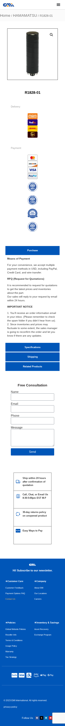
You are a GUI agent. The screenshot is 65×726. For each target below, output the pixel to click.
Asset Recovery (41, 629)
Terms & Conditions (14, 640)
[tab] (32, 250)
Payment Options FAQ (15, 593)
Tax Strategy (11, 657)
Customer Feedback (14, 588)
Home (5, 15)
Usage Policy (11, 646)
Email (14, 403)
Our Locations (40, 593)
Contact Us (10, 599)
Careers (38, 599)
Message (17, 427)
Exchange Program (42, 635)
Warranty (9, 651)
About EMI (38, 588)
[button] (51, 34)
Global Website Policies (15, 629)
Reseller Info (10, 635)
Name (15, 392)
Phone (15, 415)
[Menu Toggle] (58, 4)
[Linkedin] (46, 718)
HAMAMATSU (25, 15)
